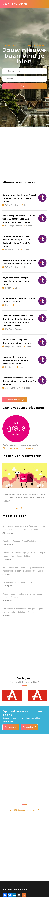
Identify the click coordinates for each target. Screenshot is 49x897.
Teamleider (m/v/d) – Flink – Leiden (17, 582)
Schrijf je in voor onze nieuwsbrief (24, 810)
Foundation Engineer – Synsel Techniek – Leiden (23, 541)
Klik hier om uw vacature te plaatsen (17, 448)
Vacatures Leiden (14, 4)
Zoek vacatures (11, 727)
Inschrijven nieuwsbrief (12, 508)
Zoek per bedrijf (29, 727)
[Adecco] (12, 695)
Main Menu (45, 4)
